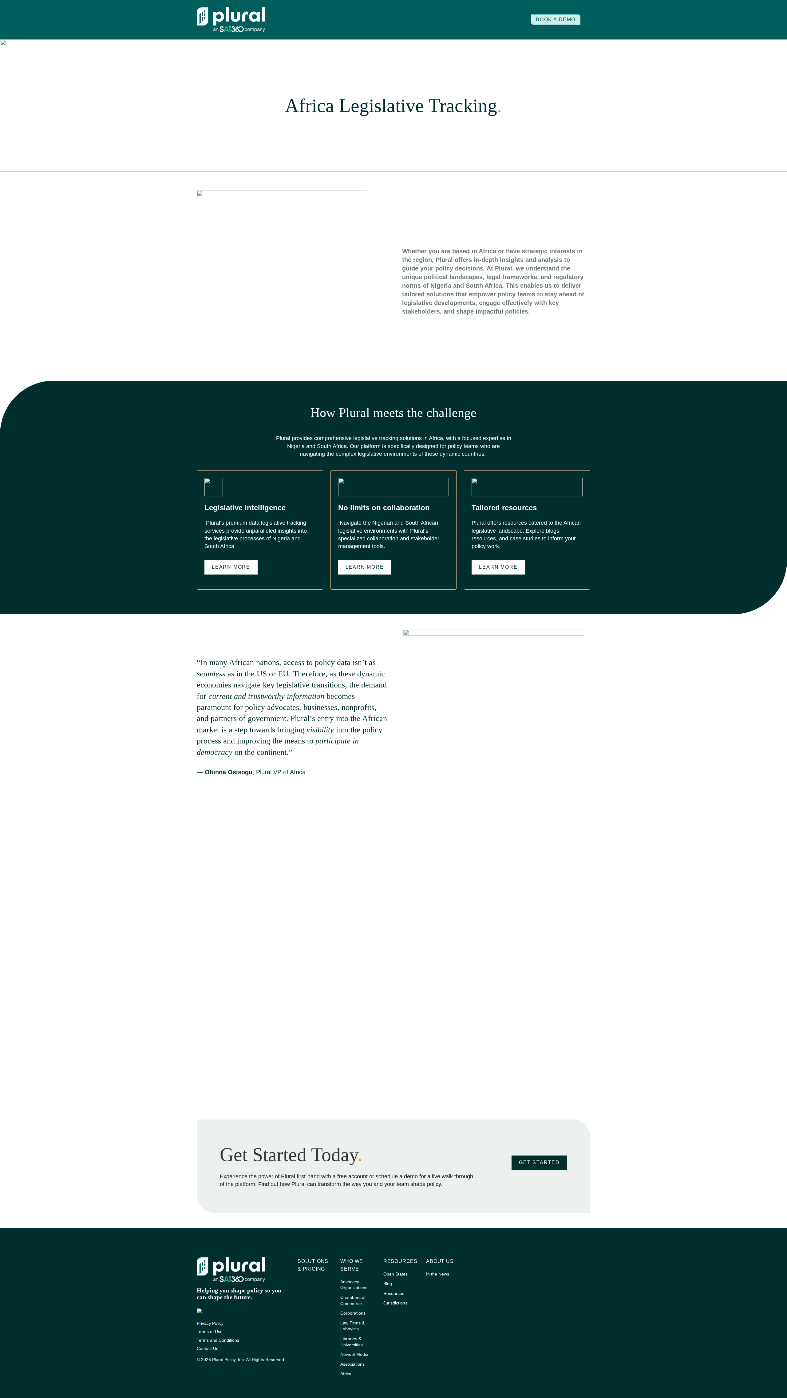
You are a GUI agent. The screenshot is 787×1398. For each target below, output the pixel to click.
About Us (439, 1261)
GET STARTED (539, 1162)
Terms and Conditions (218, 1340)
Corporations (353, 1313)
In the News (437, 1274)
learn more (365, 567)
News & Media (354, 1354)
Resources (400, 1261)
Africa (345, 1373)
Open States (395, 1274)
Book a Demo (555, 19)
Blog (387, 1283)
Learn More (231, 567)
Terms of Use (210, 1331)
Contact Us (207, 1348)
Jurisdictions (395, 1302)
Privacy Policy (210, 1323)
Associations (352, 1364)
